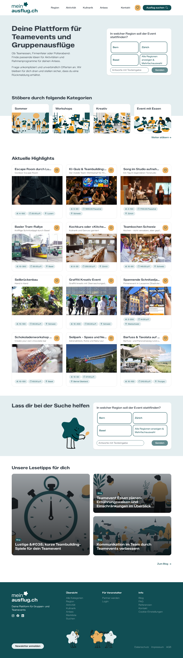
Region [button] (55, 7)
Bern (115, 47)
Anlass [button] (104, 7)
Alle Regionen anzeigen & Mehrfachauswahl (152, 60)
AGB (168, 647)
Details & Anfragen (37, 190)
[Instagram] (13, 616)
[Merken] (57, 170)
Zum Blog (163, 563)
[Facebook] (18, 616)
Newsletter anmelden (27, 646)
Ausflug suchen (155, 7)
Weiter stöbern (160, 137)
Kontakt (125, 7)
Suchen (70, 618)
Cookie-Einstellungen (151, 611)
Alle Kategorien (74, 598)
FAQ (141, 601)
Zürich (145, 47)
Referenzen (145, 605)
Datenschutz (141, 647)
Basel (116, 60)
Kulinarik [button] (88, 7)
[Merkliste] (138, 8)
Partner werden (111, 598)
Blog (141, 598)
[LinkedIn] (22, 616)
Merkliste (71, 615)
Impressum (157, 647)
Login (105, 601)
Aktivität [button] (71, 7)
